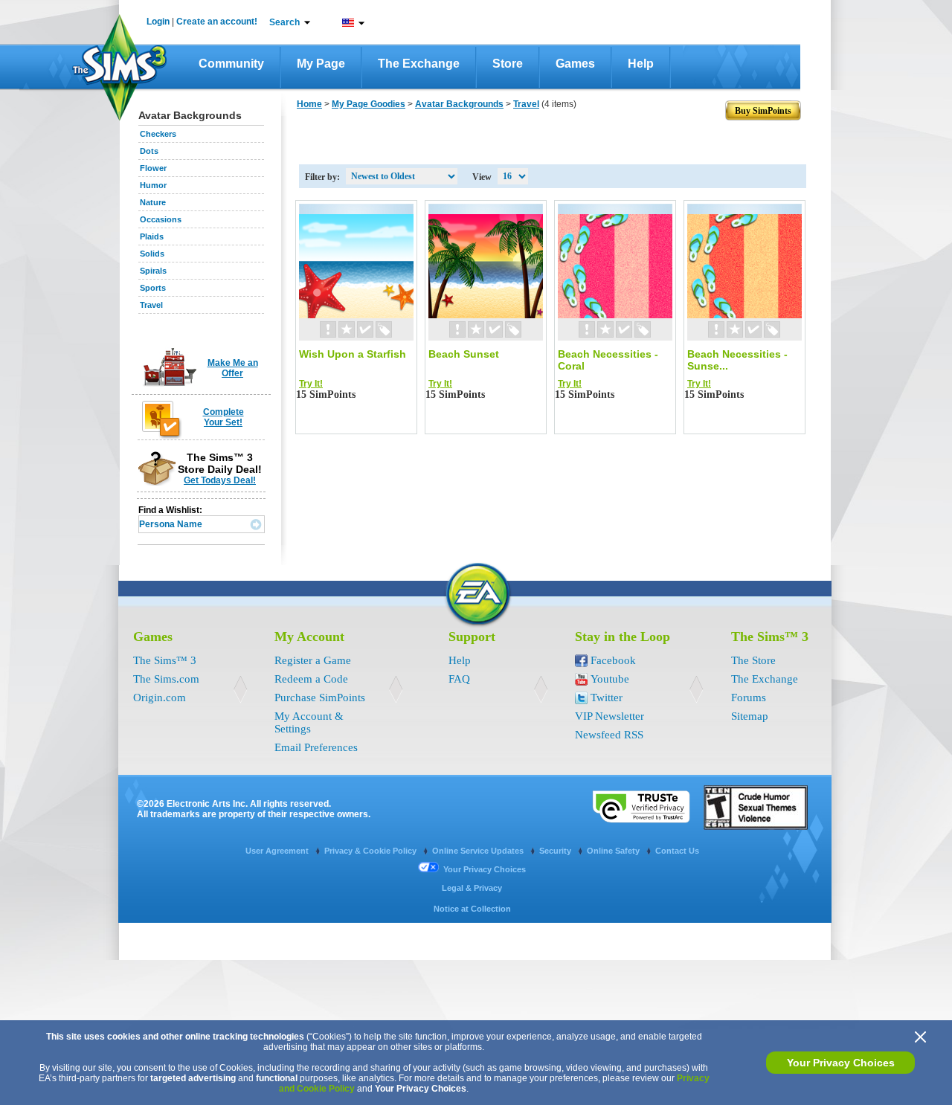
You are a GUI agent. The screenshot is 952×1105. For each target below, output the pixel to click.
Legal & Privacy (472, 887)
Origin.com (159, 697)
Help (641, 63)
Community (231, 63)
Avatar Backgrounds (459, 104)
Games (575, 63)
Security (556, 850)
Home (309, 104)
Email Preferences (316, 747)
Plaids (152, 236)
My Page (321, 63)
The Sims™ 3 (164, 660)
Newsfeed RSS (609, 735)
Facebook (613, 660)
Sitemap (749, 716)
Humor (153, 185)
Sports (153, 287)
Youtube (610, 679)
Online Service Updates (479, 850)
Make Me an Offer (233, 368)
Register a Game (312, 660)
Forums (748, 697)
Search (284, 22)
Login (158, 21)
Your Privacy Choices (841, 1063)
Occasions (160, 219)
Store (507, 63)
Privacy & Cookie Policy (371, 850)
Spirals (153, 270)
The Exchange (419, 63)
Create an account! (216, 21)
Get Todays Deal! (220, 480)
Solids (152, 253)
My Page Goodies (368, 104)
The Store (753, 660)
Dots (149, 150)
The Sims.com (166, 679)
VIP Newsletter (609, 716)
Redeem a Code (311, 679)
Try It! (311, 383)
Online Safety (614, 850)
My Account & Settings (309, 722)
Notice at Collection (472, 908)
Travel (151, 304)
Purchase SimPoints (319, 697)
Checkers (158, 133)
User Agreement (278, 850)
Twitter (607, 697)
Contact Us (677, 850)
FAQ (459, 679)
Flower (153, 168)
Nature (153, 202)
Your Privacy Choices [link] (484, 869)
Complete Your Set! (223, 417)
